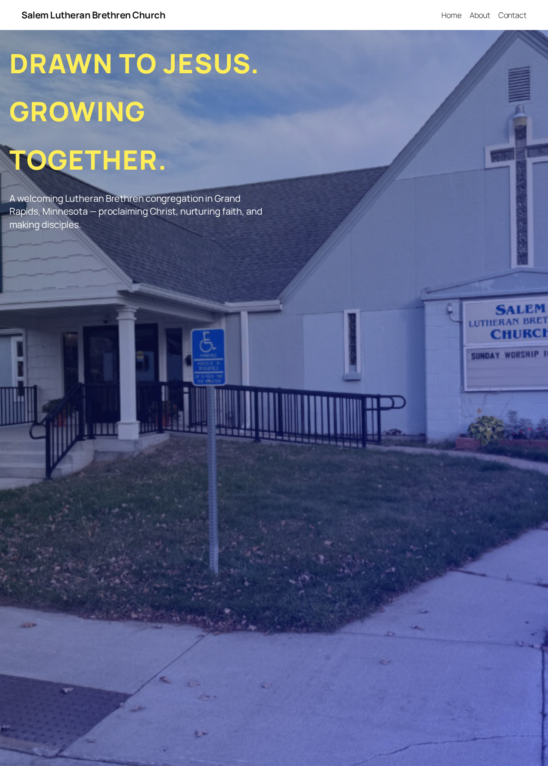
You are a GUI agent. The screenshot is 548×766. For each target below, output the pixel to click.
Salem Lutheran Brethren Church (93, 15)
